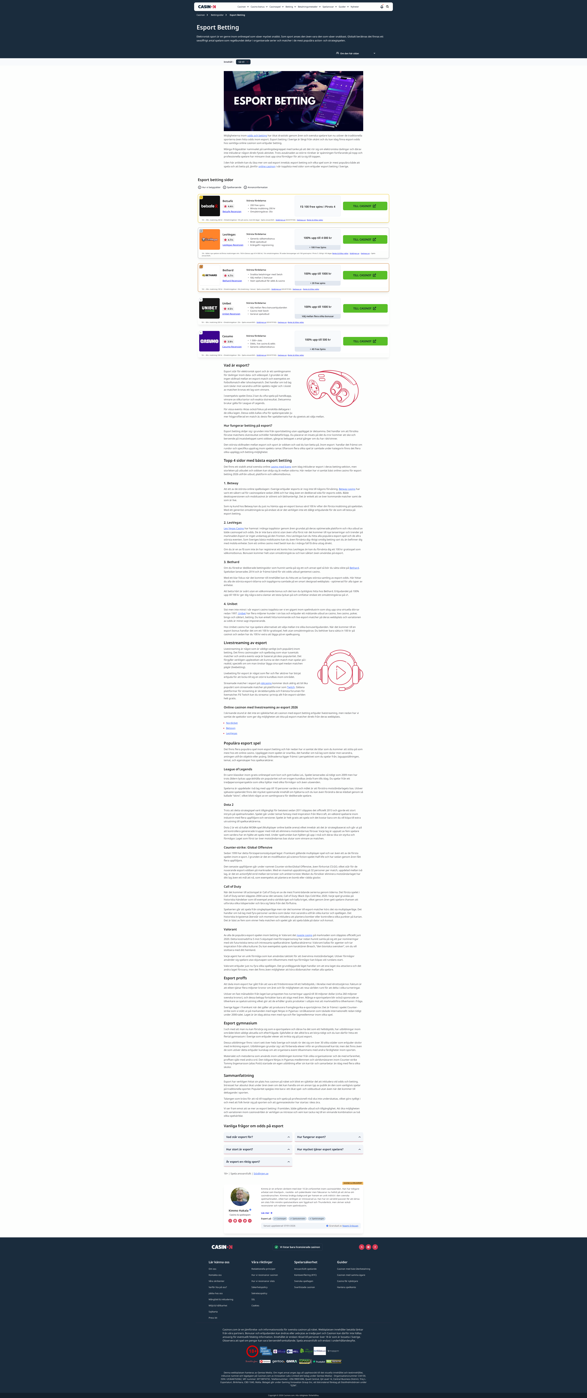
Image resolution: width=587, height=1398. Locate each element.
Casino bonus (258, 6)
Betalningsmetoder (308, 6)
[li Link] (235, 1221)
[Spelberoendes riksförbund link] (333, 1351)
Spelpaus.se (301, 220)
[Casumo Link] (209, 341)
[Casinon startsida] (208, 6)
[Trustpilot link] (319, 1362)
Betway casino (347, 489)
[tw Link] (240, 1221)
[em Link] (250, 1221)
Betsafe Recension (232, 211)
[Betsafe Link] (209, 206)
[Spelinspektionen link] (266, 1351)
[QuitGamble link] (320, 1351)
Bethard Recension (232, 280)
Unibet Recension (231, 313)
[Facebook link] (375, 1247)
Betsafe (228, 201)
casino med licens (281, 466)
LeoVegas (229, 234)
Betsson (230, 728)
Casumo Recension (232, 346)
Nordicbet (232, 723)
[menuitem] (243, 6)
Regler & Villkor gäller (315, 220)
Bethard (228, 270)
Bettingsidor (217, 14)
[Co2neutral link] (306, 1351)
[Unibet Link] (209, 308)
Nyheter (355, 6)
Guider (342, 6)
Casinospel (275, 6)
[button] (382, 7)
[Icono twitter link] (361, 1247)
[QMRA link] (292, 1362)
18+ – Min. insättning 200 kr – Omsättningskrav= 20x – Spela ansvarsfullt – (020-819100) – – (252, 322)
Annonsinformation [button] (258, 187)
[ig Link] (230, 1221)
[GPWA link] (305, 1362)
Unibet (226, 303)
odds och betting (257, 135)
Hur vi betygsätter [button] (211, 187)
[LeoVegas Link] (209, 239)
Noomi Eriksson (350, 1225)
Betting (289, 6)
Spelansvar (328, 6)
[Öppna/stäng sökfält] (387, 6)
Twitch (291, 687)
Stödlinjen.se (280, 220)
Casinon (242, 6)
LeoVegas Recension (233, 244)
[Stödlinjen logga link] (252, 1362)
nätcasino (266, 683)
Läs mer (265, 1212)
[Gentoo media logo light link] (278, 1362)
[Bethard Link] (209, 275)
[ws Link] (245, 1221)
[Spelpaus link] (265, 1362)
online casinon (266, 166)
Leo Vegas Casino (234, 528)
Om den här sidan (349, 53)
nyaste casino (304, 935)
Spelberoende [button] (234, 187)
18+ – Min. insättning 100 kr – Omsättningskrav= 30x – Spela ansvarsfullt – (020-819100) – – (252, 355)
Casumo (227, 336)
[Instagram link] (368, 1247)
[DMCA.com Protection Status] (333, 1362)
